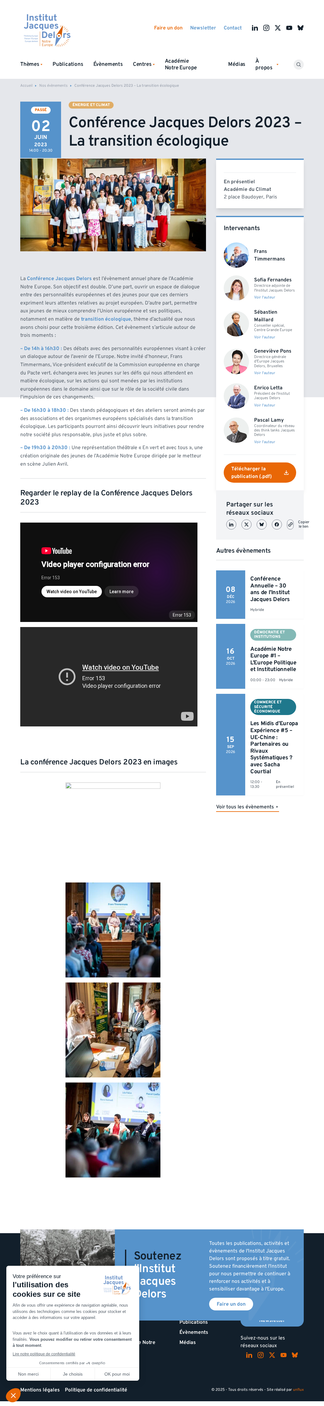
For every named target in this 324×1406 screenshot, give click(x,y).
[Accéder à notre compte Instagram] (266, 28)
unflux (298, 1389)
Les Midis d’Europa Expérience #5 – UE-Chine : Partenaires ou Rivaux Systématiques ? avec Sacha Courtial (274, 747)
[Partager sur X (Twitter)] (246, 524)
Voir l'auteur (264, 297)
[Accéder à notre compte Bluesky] (300, 28)
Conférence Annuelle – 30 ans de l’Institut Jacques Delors (270, 589)
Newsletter (203, 27)
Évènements (108, 64)
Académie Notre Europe (181, 64)
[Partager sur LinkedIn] (231, 524)
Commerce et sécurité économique (268, 707)
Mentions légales (40, 1389)
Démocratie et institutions (269, 634)
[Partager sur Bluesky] (262, 524)
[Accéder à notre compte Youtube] (289, 28)
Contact (233, 27)
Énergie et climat (91, 105)
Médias (236, 64)
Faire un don (168, 27)
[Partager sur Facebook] (277, 524)
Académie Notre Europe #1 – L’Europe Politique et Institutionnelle (273, 659)
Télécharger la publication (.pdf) (251, 472)
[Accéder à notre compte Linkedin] (255, 28)
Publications (68, 64)
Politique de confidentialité (96, 1389)
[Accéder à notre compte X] (278, 28)
